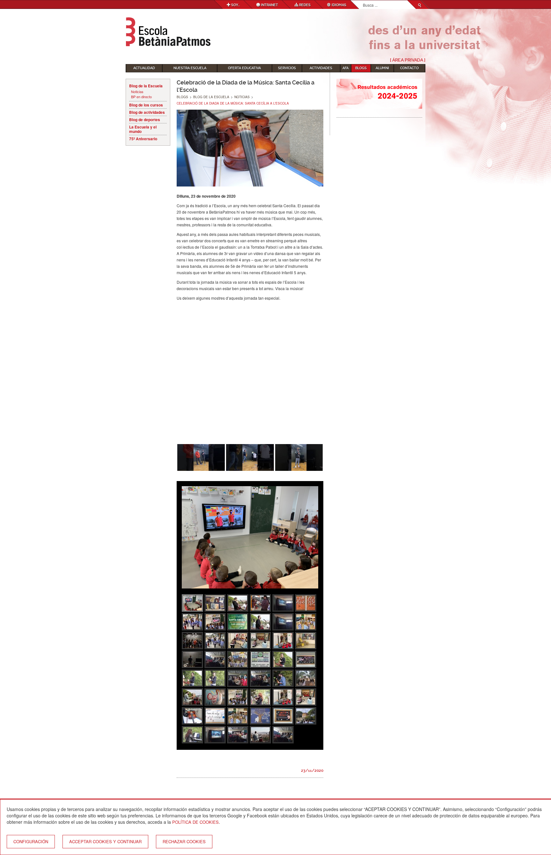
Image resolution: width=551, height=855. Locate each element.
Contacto (409, 68)
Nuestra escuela (189, 68)
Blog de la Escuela (146, 86)
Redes (304, 5)
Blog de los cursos (146, 105)
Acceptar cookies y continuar (105, 841)
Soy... (235, 5)
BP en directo (141, 96)
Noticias (137, 91)
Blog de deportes (144, 119)
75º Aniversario (143, 138)
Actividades (321, 68)
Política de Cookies (195, 822)
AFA (345, 68)
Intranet (269, 5)
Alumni (382, 68)
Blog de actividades (147, 112)
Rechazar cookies (184, 841)
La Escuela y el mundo (143, 129)
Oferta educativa (244, 68)
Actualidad (144, 68)
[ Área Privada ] (407, 59)
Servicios (287, 68)
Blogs (361, 68)
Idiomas (338, 5)
